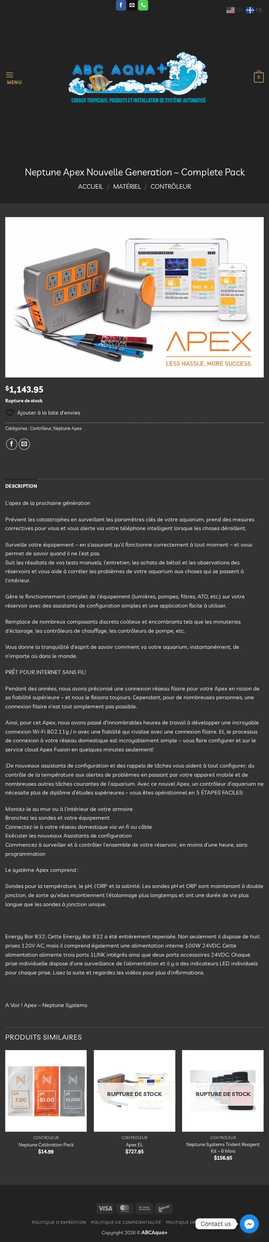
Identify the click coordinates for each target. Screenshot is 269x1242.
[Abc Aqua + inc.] (138, 77)
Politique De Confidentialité (126, 1222)
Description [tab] (21, 486)
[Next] (263, 1111)
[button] (13, 77)
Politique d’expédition (59, 1222)
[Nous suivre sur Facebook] (121, 5)
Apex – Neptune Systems (55, 1004)
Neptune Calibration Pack (46, 1145)
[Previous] (5, 1111)
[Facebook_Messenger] (249, 1223)
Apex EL (134, 1145)
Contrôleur (171, 186)
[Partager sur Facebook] (12, 444)
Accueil (90, 186)
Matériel (127, 186)
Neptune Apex (67, 428)
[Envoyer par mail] (24, 444)
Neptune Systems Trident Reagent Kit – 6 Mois (223, 1147)
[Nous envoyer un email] (132, 5)
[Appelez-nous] (143, 5)
